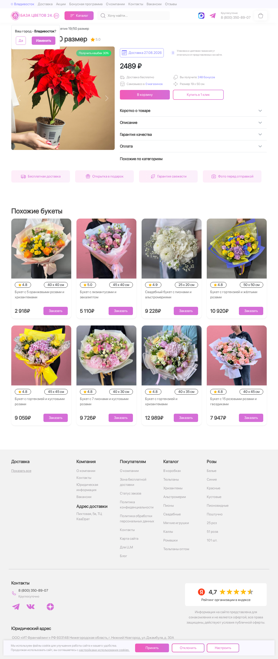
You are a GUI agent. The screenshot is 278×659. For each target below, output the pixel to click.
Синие (212, 479)
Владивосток (24, 4)
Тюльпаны (171, 479)
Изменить (43, 40)
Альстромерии (174, 497)
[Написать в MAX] (202, 16)
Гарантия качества (136, 134)
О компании (115, 4)
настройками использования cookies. (104, 650)
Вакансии (154, 4)
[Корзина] (260, 15)
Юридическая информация (87, 487)
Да (21, 40)
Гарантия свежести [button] (172, 176)
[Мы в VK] (30, 606)
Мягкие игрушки (176, 523)
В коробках (172, 471)
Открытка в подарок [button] (108, 176)
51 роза (212, 532)
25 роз (212, 523)
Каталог (82, 15)
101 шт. (212, 540)
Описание (128, 122)
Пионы (168, 505)
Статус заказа (130, 493)
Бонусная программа (86, 4)
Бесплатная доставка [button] (44, 176)
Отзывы (171, 4)
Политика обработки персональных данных (137, 518)
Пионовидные (217, 505)
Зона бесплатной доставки (133, 482)
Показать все (21, 471)
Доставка (45, 4)
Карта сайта (129, 538)
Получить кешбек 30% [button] (94, 53)
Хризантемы (172, 488)
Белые (211, 471)
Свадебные (172, 514)
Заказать (55, 311)
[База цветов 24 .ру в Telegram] (15, 607)
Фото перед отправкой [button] (235, 176)
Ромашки (170, 540)
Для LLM (126, 547)
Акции (61, 4)
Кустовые (214, 497)
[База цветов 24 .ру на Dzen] (50, 606)
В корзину (145, 95)
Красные (213, 488)
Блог (123, 556)
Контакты (135, 4)
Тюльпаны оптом (176, 549)
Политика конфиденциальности (137, 504)
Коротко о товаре (135, 110)
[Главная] (36, 15)
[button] (206, 77)
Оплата (126, 146)
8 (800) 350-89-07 (33, 590)
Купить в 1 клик (198, 95)
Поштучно (215, 514)
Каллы (168, 532)
